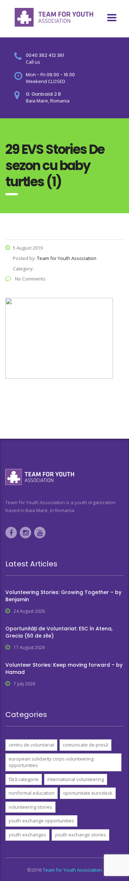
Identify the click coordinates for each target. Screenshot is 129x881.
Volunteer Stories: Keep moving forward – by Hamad (64, 668)
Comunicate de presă (85, 744)
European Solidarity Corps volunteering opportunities (51, 762)
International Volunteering (75, 779)
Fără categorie (24, 779)
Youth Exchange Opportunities (41, 820)
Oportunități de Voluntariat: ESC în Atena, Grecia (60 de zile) (59, 632)
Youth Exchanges (27, 834)
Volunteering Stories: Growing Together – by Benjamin (63, 596)
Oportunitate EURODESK (88, 793)
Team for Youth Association (72, 870)
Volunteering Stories (30, 807)
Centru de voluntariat (31, 744)
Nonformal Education (31, 793)
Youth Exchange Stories (80, 834)
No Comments (30, 278)
